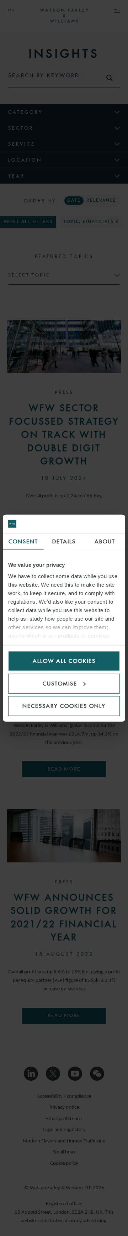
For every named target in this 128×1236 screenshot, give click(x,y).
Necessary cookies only (64, 706)
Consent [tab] (23, 541)
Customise (60, 683)
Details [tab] (64, 541)
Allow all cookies (64, 661)
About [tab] (105, 541)
